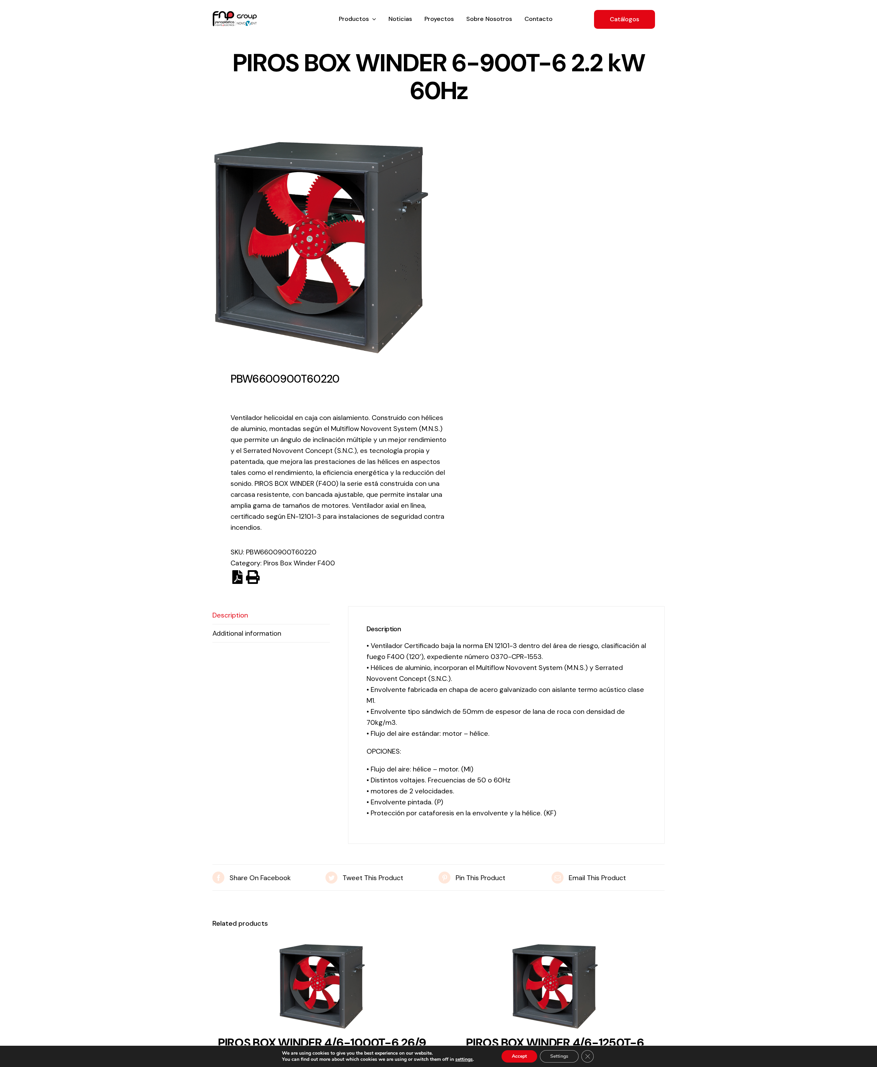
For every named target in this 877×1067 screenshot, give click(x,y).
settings (464, 1059)
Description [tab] (230, 615)
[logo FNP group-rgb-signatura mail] (234, 14)
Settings (559, 1056)
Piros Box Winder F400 (299, 563)
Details (322, 988)
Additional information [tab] (246, 633)
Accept (519, 1056)
